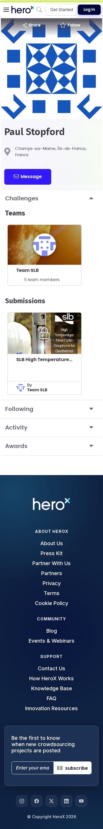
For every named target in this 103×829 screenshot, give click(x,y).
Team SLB (27, 270)
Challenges (21, 198)
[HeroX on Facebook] (36, 801)
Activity (16, 428)
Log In (89, 10)
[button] (6, 9)
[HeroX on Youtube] (81, 801)
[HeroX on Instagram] (21, 801)
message (31, 176)
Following (19, 409)
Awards (16, 446)
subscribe (76, 768)
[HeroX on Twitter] (51, 801)
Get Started (61, 9)
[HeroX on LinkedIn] (66, 801)
